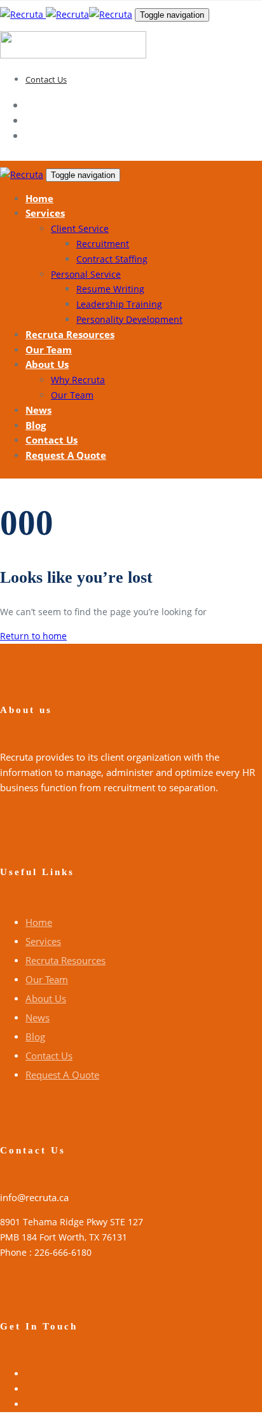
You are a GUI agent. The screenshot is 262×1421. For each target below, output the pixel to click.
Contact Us (46, 79)
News (37, 1017)
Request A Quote (62, 1074)
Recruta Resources (65, 960)
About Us (45, 998)
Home (38, 922)
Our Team (46, 979)
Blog (35, 1036)
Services (43, 941)
